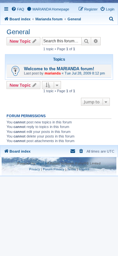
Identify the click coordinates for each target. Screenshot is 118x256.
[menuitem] (17, 9)
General (18, 31)
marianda (53, 73)
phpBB (41, 163)
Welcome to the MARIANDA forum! (59, 68)
